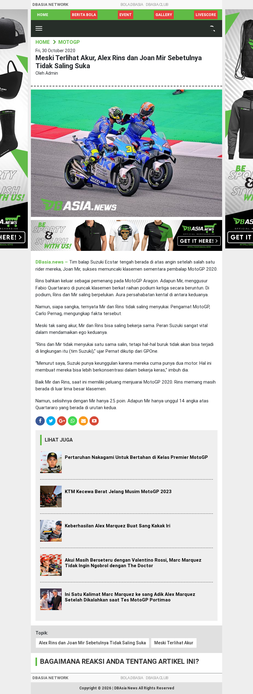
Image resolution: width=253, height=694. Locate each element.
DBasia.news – (52, 262)
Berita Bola (84, 15)
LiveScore (206, 15)
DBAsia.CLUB (157, 4)
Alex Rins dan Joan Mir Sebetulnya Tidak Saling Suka (92, 642)
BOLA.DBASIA (132, 4)
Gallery (164, 15)
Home (42, 15)
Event (125, 15)
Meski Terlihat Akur (173, 642)
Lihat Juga (59, 440)
